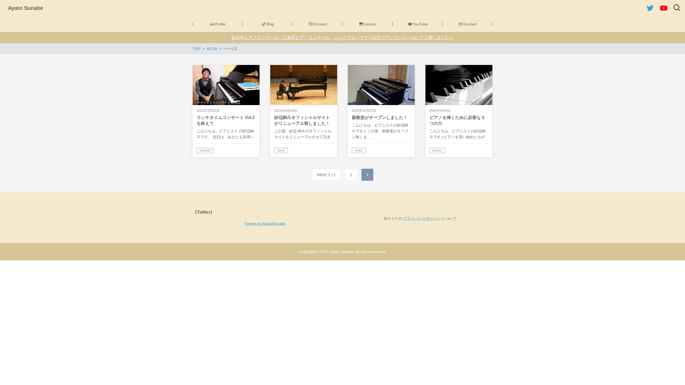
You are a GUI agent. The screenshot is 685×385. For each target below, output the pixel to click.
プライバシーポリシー (422, 218)
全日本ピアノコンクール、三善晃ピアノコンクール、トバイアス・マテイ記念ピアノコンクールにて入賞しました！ (342, 37)
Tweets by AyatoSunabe (265, 223)
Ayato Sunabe (25, 8)
